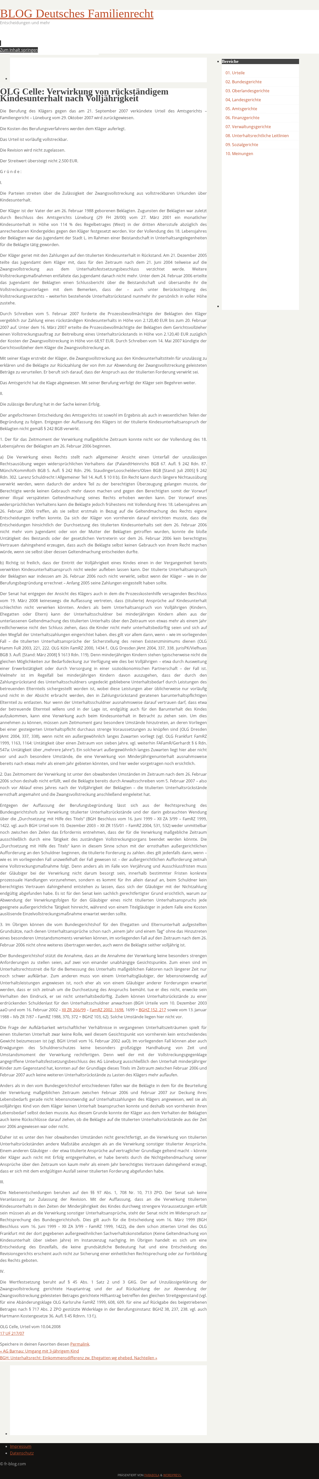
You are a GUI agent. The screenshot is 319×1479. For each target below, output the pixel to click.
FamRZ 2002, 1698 (106, 1010)
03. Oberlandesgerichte (247, 90)
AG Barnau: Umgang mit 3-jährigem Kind (39, 1351)
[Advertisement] (100, 41)
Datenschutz (22, 1453)
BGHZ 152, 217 (152, 1010)
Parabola (152, 1475)
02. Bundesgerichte (244, 82)
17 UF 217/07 (12, 1333)
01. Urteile (235, 73)
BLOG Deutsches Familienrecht (77, 13)
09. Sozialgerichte (242, 144)
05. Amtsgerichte (241, 108)
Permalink (79, 1344)
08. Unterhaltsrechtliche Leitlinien (257, 135)
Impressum (20, 1446)
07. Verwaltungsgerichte (248, 126)
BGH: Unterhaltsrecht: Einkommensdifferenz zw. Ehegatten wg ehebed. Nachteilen (78, 1358)
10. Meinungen (239, 153)
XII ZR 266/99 (73, 1010)
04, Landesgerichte (243, 99)
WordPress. (172, 1475)
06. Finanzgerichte (242, 117)
